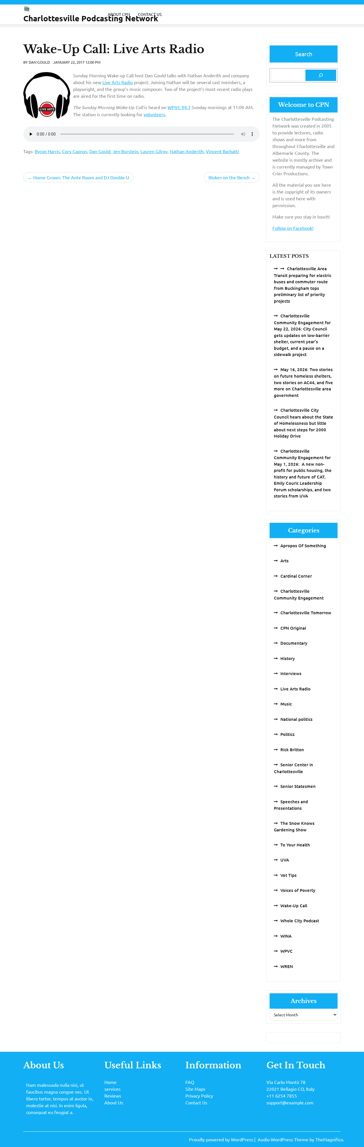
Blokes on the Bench (229, 177)
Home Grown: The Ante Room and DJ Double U (81, 177)
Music (286, 704)
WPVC (286, 951)
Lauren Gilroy (153, 151)
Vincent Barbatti (222, 151)
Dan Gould (39, 62)
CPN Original (293, 628)
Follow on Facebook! (292, 228)
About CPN (119, 14)
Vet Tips (288, 875)
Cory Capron (74, 151)
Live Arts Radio (117, 82)
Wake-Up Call (293, 905)
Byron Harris (47, 151)
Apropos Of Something (303, 545)
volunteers (154, 114)
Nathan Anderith (187, 151)
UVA (284, 860)
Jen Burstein (125, 151)
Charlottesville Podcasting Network (90, 18)
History (287, 658)
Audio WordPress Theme (283, 1139)
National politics (296, 719)
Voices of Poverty (297, 890)
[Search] (320, 75)
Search (303, 53)
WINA (285, 936)
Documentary (293, 643)
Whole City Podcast (299, 920)
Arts (284, 560)
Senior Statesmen (298, 786)
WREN (286, 966)
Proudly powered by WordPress (221, 1139)
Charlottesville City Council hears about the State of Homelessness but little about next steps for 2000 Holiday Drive (303, 423)
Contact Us (150, 14)
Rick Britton (292, 749)
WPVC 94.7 (179, 107)
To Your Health (295, 845)
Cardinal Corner (296, 576)
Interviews (290, 673)
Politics (287, 734)
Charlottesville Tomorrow (305, 612)
